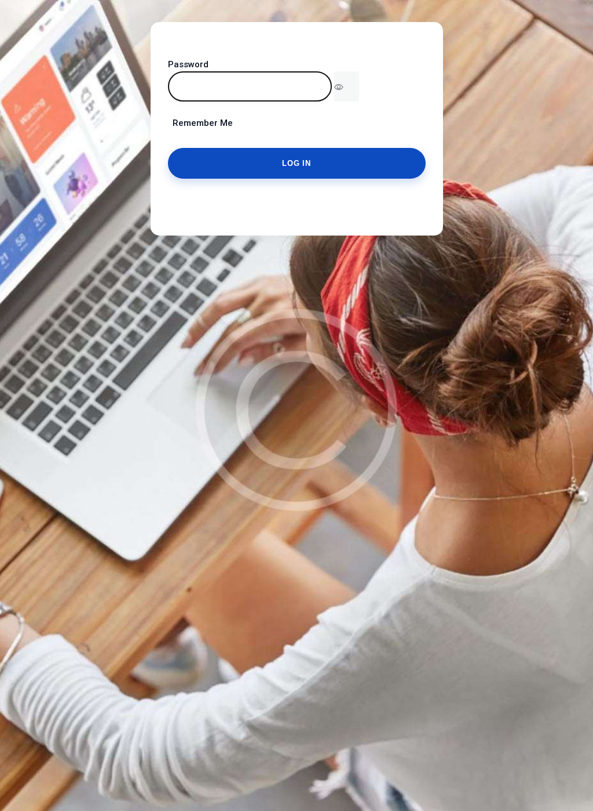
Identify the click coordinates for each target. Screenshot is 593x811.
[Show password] (346, 86)
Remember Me (200, 123)
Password (188, 64)
